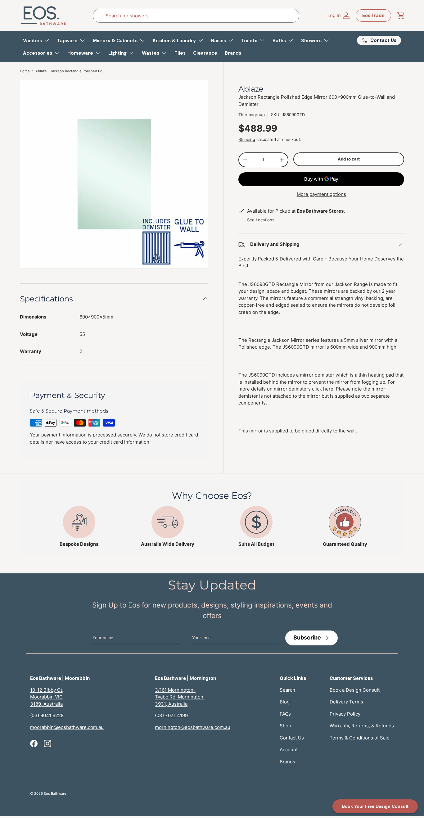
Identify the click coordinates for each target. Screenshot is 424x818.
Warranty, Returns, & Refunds (362, 726)
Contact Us (292, 738)
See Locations (260, 219)
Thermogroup (251, 114)
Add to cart (349, 158)
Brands (233, 53)
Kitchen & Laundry (174, 41)
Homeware (80, 53)
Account (289, 749)
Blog (285, 702)
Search (287, 690)
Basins (218, 41)
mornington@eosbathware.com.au (192, 727)
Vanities (32, 41)
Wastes (150, 53)
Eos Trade (373, 15)
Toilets (249, 41)
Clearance (205, 53)
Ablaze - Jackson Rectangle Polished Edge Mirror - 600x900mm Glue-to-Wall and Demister (70, 71)
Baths (279, 41)
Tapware (67, 41)
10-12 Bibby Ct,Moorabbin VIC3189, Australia (46, 697)
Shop (285, 726)
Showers (311, 41)
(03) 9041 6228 (47, 715)
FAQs (285, 714)
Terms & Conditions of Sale (360, 738)
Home (25, 71)
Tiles (180, 53)
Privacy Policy (345, 714)
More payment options (321, 194)
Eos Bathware (55, 793)
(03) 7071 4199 (171, 715)
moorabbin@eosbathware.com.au (67, 727)
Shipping (246, 139)
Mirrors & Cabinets (115, 41)
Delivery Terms (346, 702)
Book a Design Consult (355, 690)
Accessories (37, 53)
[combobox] (196, 16)
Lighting (117, 53)
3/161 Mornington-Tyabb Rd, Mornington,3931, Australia (180, 697)
